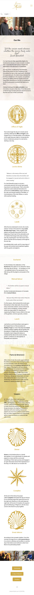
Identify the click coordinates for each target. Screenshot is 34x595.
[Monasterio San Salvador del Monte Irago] (17, 5)
